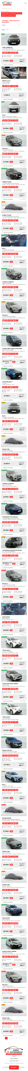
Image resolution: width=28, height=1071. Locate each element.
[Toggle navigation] (25, 3)
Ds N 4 (20, 13)
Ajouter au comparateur (8, 64)
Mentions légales (14, 1058)
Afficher (3, 29)
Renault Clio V (14, 13)
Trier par (3, 25)
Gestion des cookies (14, 1060)
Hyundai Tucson (11, 15)
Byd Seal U (4, 15)
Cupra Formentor (5, 13)
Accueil (14, 1056)
